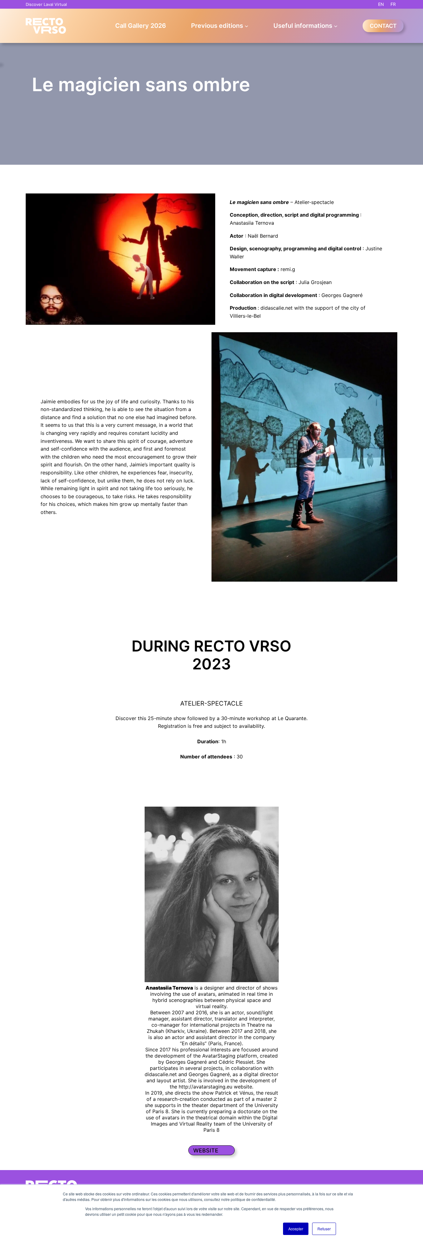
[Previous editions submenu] (246, 26)
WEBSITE (205, 1150)
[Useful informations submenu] (336, 26)
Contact (383, 26)
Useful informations (302, 25)
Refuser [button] (324, 1228)
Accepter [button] (295, 1228)
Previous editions (217, 25)
